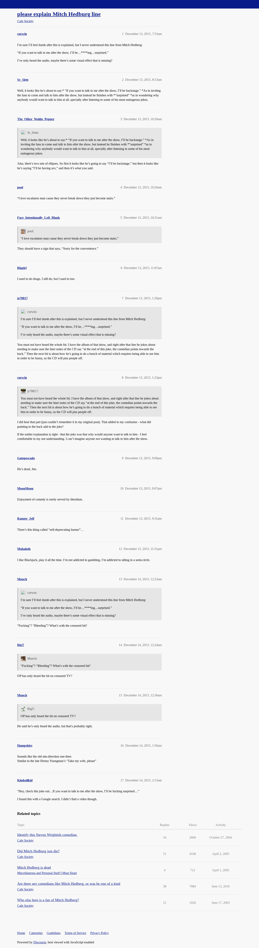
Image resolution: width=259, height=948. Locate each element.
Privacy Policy (99, 933)
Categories (36, 933)
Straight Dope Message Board (21, 4)
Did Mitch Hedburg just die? (38, 851)
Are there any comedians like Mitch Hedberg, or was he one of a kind (68, 884)
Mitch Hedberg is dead (34, 867)
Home (21, 933)
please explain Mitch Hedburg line (59, 14)
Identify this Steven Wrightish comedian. (47, 835)
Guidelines (54, 933)
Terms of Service (75, 933)
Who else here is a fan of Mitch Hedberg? (48, 900)
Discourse (39, 942)
